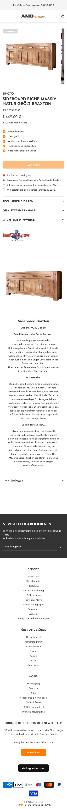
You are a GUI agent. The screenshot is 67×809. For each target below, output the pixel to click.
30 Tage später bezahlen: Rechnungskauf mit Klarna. (33, 185)
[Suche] (55, 16)
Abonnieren (33, 752)
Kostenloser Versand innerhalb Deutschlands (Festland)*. (35, 180)
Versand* (23, 122)
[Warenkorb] (62, 16)
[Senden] (60, 546)
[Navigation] (4, 16)
